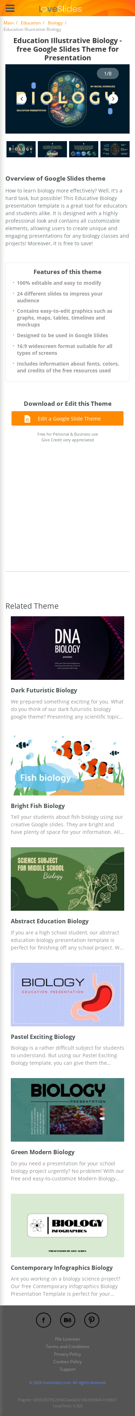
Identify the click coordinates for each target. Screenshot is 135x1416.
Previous (22, 99)
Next (113, 99)
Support (68, 1369)
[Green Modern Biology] (67, 1110)
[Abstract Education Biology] (67, 879)
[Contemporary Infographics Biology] (67, 1225)
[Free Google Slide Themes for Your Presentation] (60, 8)
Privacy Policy (67, 1354)
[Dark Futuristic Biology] (67, 648)
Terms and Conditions (68, 1346)
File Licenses (67, 1339)
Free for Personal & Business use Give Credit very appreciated (67, 437)
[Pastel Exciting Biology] (67, 994)
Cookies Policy (67, 1362)
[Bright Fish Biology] (67, 763)
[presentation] (14, 648)
